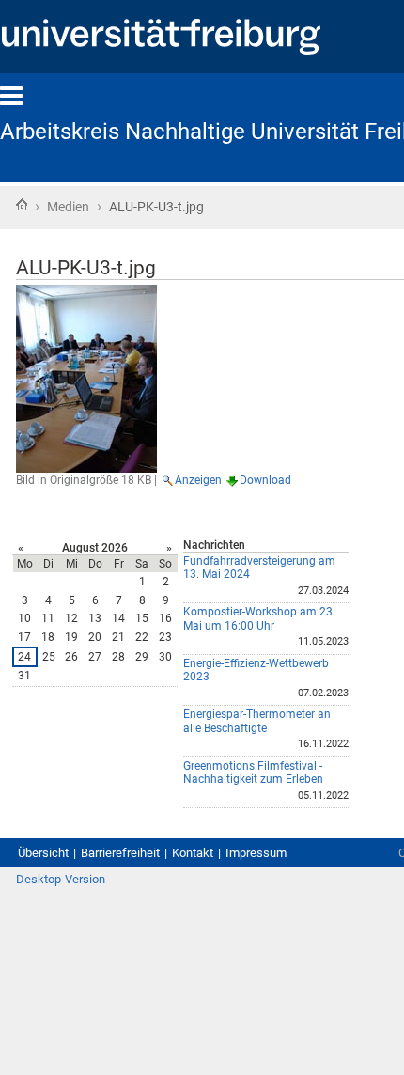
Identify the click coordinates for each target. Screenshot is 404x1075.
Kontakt (192, 853)
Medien (68, 206)
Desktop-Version (60, 879)
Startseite (21, 204)
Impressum (256, 853)
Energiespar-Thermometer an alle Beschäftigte (257, 721)
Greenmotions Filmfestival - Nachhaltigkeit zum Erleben (253, 773)
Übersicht (43, 853)
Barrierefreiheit (120, 853)
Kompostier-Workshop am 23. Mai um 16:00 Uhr (259, 618)
